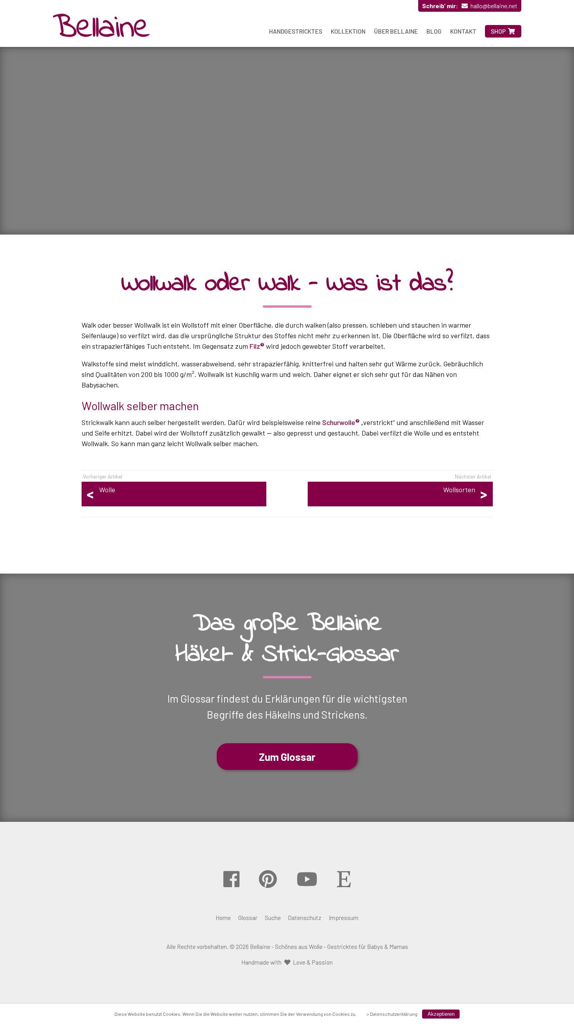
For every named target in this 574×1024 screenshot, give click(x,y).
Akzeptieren (441, 1014)
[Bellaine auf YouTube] (307, 879)
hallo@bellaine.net (494, 5)
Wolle (107, 489)
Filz (255, 346)
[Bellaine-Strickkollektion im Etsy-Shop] (344, 879)
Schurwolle (338, 422)
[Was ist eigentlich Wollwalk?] (101, 27)
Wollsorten (459, 489)
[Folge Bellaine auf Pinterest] (268, 879)
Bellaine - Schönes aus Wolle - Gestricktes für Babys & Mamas (329, 946)
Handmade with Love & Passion (287, 962)
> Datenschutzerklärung (392, 1014)
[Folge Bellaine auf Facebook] (231, 879)
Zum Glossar (287, 756)
